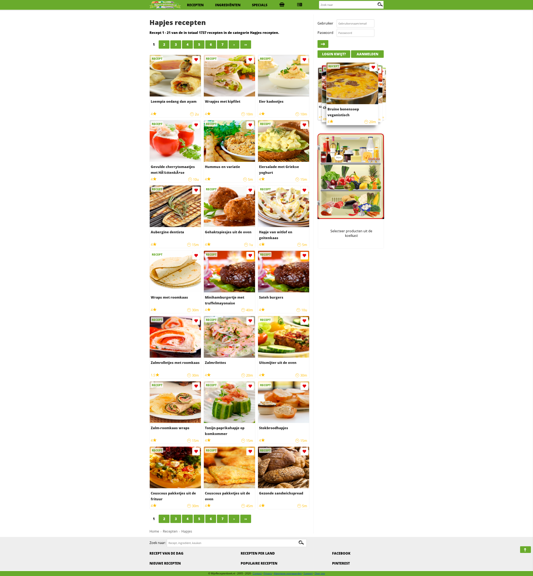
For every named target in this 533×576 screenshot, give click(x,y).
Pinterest (341, 563)
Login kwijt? (334, 54)
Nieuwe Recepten (165, 563)
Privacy (268, 573)
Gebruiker (325, 23)
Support (308, 573)
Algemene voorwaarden (288, 573)
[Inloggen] (323, 44)
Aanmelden (367, 54)
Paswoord (325, 32)
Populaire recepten (259, 563)
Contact (257, 573)
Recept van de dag (166, 553)
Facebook (341, 553)
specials (259, 5)
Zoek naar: (157, 542)
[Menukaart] (299, 5)
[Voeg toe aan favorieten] (196, 60)
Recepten (170, 531)
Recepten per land (258, 553)
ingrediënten (227, 5)
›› (245, 44)
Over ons (320, 573)
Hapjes (186, 531)
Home (154, 531)
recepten (195, 5)
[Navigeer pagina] (525, 549)
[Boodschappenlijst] (282, 5)
